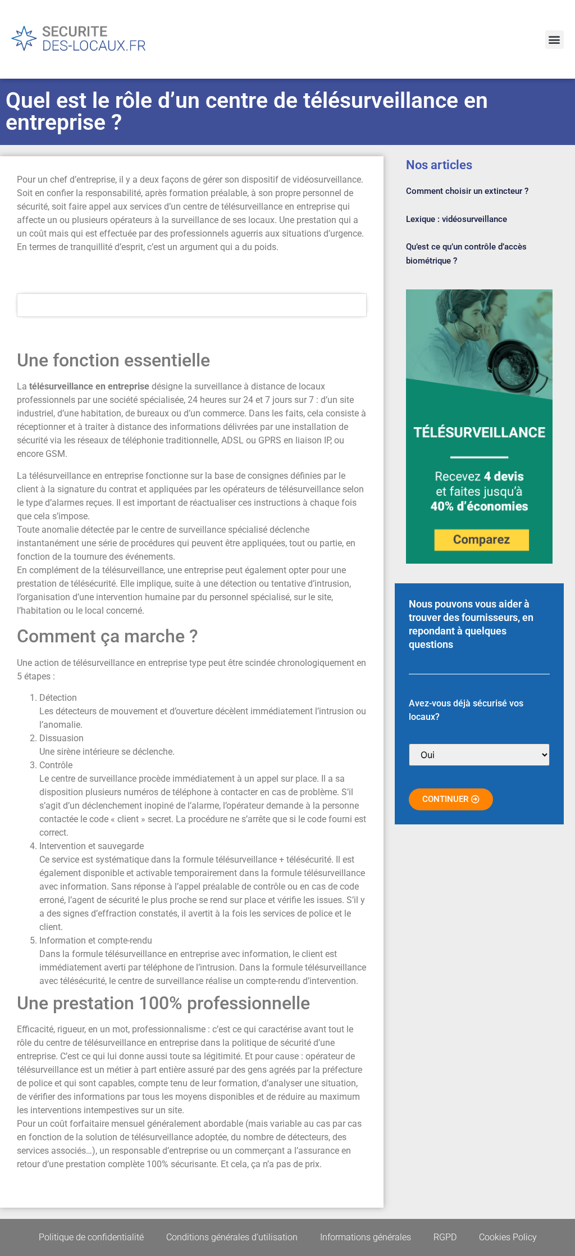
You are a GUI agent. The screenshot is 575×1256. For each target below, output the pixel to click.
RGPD (445, 1237)
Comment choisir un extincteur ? (467, 191)
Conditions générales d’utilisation (232, 1237)
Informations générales (365, 1237)
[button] (554, 39)
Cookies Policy (508, 1237)
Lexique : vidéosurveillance (456, 219)
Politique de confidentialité (91, 1237)
